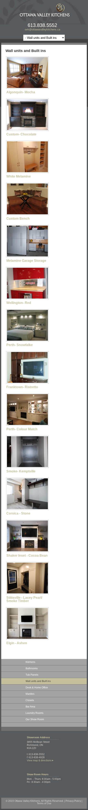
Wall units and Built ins (38, 681)
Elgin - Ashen (16, 643)
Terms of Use (44, 803)
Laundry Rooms (34, 713)
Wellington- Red (18, 303)
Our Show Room (35, 719)
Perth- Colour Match (21, 429)
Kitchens (30, 662)
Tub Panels (32, 674)
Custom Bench (18, 218)
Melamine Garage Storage (26, 260)
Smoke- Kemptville (20, 471)
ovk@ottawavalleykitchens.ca (42, 29)
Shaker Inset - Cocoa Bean (27, 555)
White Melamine (18, 176)
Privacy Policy (73, 801)
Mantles (30, 693)
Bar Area (30, 706)
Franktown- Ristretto (22, 387)
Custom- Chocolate (21, 134)
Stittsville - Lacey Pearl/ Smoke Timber (24, 599)
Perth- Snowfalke (19, 345)
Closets (30, 700)
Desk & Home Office (37, 687)
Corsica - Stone (18, 513)
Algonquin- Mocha (20, 92)
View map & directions (39, 760)
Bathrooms (32, 668)
